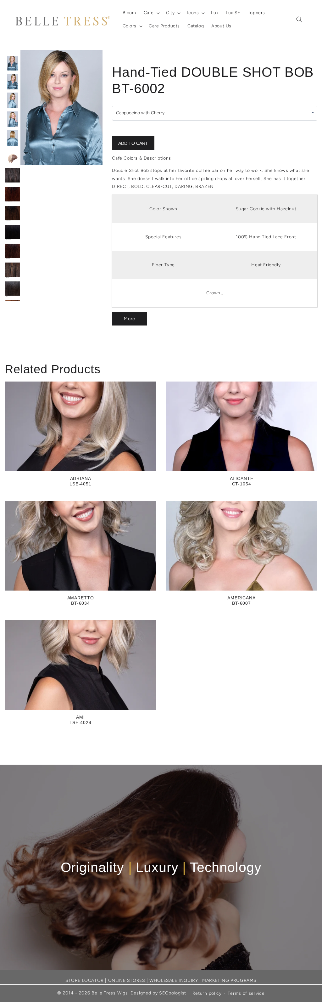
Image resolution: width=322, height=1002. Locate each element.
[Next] (83, 107)
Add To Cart (133, 143)
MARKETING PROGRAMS (229, 980)
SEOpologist (172, 993)
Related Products (52, 369)
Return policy (207, 993)
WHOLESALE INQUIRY (173, 980)
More (129, 318)
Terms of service (246, 993)
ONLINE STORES (126, 980)
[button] (151, 13)
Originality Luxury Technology (161, 867)
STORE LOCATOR (84, 980)
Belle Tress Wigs (110, 993)
